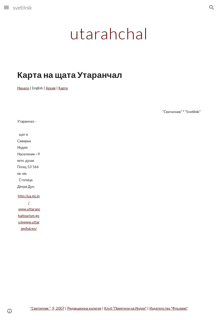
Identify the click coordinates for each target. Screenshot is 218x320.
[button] (6, 7)
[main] (109, 33)
